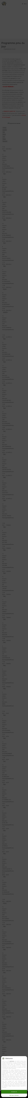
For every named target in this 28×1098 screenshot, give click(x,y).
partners (12, 1061)
